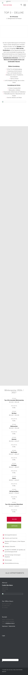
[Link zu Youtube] (25, 673)
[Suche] (20, 5)
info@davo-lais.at (9, 623)
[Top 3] (14, 111)
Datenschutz (12, 626)
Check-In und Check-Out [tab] (11, 538)
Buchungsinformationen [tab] (11, 535)
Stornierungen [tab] (8, 560)
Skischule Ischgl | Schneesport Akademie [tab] (12, 555)
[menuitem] (20, 5)
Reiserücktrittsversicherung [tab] (12, 563)
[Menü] (24, 5)
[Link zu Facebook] (23, 673)
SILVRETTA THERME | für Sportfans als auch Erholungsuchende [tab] (15, 550)
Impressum (5, 626)
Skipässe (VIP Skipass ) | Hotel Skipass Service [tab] (15, 542)
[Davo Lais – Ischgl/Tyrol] (11, 5)
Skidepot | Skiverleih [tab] (10, 546)
